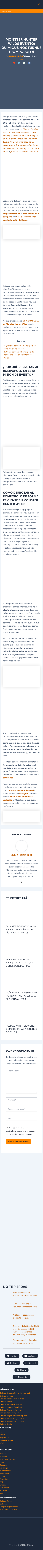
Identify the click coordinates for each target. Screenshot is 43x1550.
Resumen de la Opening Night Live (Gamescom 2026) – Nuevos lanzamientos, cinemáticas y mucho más (26, 1330)
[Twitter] (19, 63)
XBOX (2, 1443)
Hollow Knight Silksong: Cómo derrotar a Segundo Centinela (21, 1029)
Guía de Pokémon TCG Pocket (12, 1407)
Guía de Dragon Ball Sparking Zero (13, 1416)
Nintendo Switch (6, 1440)
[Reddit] (14, 63)
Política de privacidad (8, 1509)
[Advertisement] (21, 86)
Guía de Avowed (6, 1396)
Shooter (3, 1485)
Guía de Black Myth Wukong (11, 1404)
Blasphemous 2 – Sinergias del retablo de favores (25, 1341)
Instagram (24, 793)
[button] (39, 4)
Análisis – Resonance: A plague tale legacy (23, 1316)
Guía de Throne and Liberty (11, 1410)
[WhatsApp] (24, 63)
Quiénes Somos (6, 1501)
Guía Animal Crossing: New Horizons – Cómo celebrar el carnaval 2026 (21, 996)
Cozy (2, 1462)
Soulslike (3, 1490)
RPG (1, 1482)
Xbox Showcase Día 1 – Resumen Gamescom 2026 (25, 1294)
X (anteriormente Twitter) (21, 790)
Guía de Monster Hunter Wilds (12, 1399)
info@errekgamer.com (9, 1507)
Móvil (2, 1446)
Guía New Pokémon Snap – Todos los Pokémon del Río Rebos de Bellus (21, 929)
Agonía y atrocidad (19, 145)
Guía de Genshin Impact (9, 1413)
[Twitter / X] (21, 882)
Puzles (2, 1476)
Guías (9, 11)
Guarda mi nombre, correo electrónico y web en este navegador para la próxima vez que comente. (20, 1131)
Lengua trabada (24, 139)
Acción (3, 1454)
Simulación (4, 1488)
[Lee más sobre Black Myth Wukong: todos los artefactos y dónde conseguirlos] (21, 947)
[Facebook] (29, 63)
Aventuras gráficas (7, 1459)
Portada (4, 11)
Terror (2, 1493)
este (5, 778)
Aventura (3, 1457)
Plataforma (4, 1473)
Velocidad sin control (21, 135)
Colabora (3, 1504)
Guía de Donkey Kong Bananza (12, 1418)
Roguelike (4, 1479)
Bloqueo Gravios (30, 129)
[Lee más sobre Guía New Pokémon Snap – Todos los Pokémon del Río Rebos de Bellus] (21, 914)
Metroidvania (5, 1471)
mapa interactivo (11, 213)
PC (1, 1432)
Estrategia (4, 1468)
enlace (10, 778)
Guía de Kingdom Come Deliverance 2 (15, 1393)
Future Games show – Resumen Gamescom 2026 (25, 1305)
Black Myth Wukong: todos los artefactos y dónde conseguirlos (20, 962)
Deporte (3, 1465)
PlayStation (4, 1437)
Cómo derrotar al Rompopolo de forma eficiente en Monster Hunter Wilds (19, 355)
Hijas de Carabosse (11, 132)
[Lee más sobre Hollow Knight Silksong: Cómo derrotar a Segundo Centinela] (21, 1013)
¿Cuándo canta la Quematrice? (24, 151)
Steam (2, 1435)
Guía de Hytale (6, 1424)
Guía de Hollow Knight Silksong (12, 1421)
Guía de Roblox (6, 1402)
